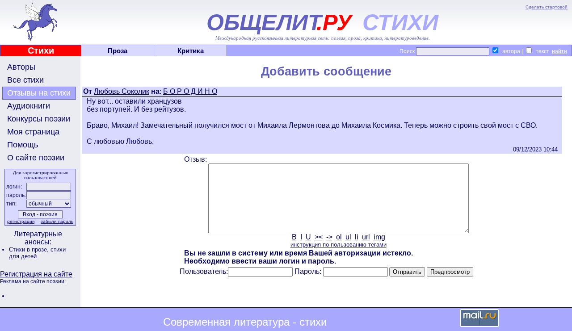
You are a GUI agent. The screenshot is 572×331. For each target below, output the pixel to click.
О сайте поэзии (35, 157)
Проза (117, 50)
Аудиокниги (28, 105)
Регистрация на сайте (36, 274)
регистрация (20, 221)
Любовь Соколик (121, 91)
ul (348, 237)
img (379, 237)
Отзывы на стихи (39, 92)
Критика (190, 50)
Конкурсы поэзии (38, 118)
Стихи (41, 50)
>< (319, 237)
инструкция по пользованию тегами (338, 244)
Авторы (21, 67)
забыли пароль (57, 221)
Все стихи (25, 79)
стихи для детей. (37, 253)
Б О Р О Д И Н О (190, 91)
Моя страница (33, 131)
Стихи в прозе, (29, 249)
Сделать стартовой (547, 6)
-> (329, 237)
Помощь (22, 144)
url (366, 237)
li (356, 237)
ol (339, 237)
